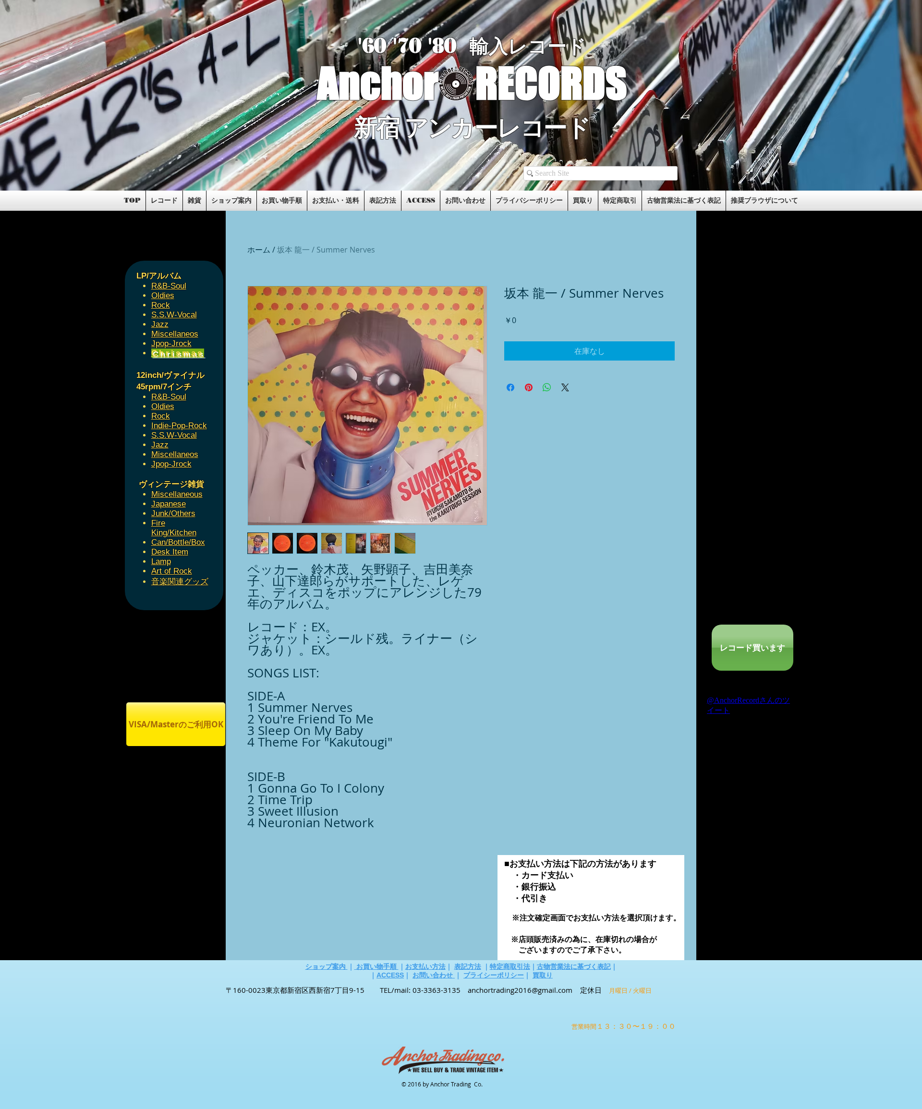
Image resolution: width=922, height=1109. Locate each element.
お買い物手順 (376, 966)
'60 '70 (393, 46)
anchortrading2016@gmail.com (520, 990)
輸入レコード (528, 46)
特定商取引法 (510, 966)
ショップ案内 (326, 966)
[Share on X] (565, 387)
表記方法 (467, 966)
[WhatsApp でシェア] (547, 387)
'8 (436, 46)
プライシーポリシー (493, 975)
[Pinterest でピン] (528, 387)
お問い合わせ (433, 975)
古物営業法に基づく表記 (574, 966)
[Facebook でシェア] (510, 387)
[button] (236, 159)
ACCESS (390, 975)
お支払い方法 (425, 966)
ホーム (258, 249)
